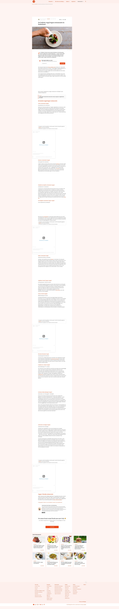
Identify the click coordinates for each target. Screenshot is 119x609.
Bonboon (58, 163)
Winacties (36, 593)
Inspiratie (73, 1)
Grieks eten (67, 587)
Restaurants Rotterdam (58, 589)
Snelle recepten (49, 599)
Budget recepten (49, 598)
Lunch (48, 589)
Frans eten (66, 596)
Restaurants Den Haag (58, 590)
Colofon (36, 589)
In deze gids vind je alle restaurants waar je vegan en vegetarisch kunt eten (51, 97)
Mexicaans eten (67, 586)
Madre (52, 259)
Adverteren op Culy (38, 595)
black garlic (58, 290)
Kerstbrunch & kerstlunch (77, 589)
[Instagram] (43, 512)
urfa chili (57, 168)
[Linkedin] (44, 512)
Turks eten (66, 589)
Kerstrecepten (49, 586)
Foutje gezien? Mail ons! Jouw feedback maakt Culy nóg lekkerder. (50, 502)
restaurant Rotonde (55, 358)
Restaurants (80, 1)
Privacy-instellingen (82, 601)
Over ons (36, 587)
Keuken (67, 1)
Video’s (84, 584)
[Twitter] (42, 512)
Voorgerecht (49, 592)
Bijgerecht (48, 595)
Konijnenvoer (40, 374)
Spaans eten (67, 593)
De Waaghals (45, 216)
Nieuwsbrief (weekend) (38, 592)
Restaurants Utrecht (58, 587)
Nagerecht (48, 596)
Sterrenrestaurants (58, 592)
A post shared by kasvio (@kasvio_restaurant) (44, 350)
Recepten (50, 1)
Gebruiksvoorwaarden (38, 596)
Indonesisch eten (68, 592)
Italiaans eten (67, 590)
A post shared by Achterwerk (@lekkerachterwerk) (43, 490)
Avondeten (48, 590)
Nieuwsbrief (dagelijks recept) (39, 590)
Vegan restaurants (58, 593)
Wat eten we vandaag (59, 1)
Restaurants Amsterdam (59, 586)
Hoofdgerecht (49, 593)
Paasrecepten (75, 592)
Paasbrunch (75, 593)
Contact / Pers (37, 586)
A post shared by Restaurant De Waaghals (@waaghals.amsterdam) (44, 252)
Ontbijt (48, 587)
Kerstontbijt (75, 590)
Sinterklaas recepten (76, 586)
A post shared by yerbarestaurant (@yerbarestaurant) (44, 156)
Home (33, 4)
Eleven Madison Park (52, 67)
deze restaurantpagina (57, 499)
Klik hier (40, 127)
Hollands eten (67, 598)
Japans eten (67, 595)
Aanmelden (62, 63)
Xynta (85, 604)
